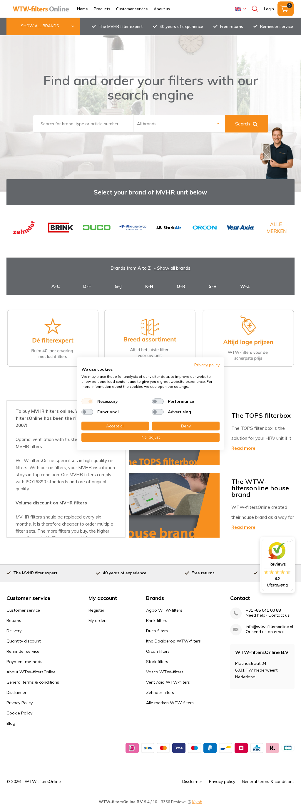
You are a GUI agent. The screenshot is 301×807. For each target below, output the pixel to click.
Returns (13, 620)
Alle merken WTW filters (170, 702)
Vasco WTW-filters (164, 672)
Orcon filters (158, 651)
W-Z (245, 286)
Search (242, 124)
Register (96, 610)
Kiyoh (197, 801)
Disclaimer (16, 692)
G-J (118, 286)
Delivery (13, 630)
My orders (98, 620)
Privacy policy (222, 781)
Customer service (132, 8)
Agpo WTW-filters (164, 610)
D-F (87, 286)
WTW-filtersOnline (43, 781)
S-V (213, 286)
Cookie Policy (19, 713)
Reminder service (276, 26)
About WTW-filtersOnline (31, 672)
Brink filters (156, 620)
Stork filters (157, 661)
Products (102, 8)
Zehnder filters (160, 692)
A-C (55, 286)
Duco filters (157, 630)
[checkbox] (87, 401)
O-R (181, 286)
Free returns (231, 26)
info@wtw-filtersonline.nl (269, 626)
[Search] (255, 9)
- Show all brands (172, 268)
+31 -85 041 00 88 (263, 610)
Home (82, 8)
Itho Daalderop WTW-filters (173, 641)
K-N (149, 286)
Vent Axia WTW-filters (168, 682)
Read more (243, 448)
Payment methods (24, 661)
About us (162, 8)
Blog (10, 723)
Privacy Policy (19, 702)
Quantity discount (23, 641)
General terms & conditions (32, 682)
